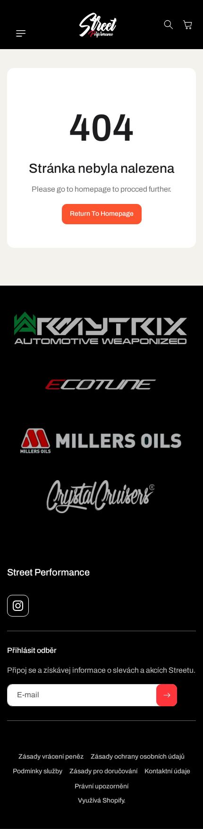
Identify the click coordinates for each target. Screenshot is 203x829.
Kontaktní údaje (167, 771)
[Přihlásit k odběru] (166, 695)
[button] (16, 33)
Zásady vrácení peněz (51, 756)
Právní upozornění (101, 786)
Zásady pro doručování (103, 771)
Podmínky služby (37, 771)
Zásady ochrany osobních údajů (138, 756)
